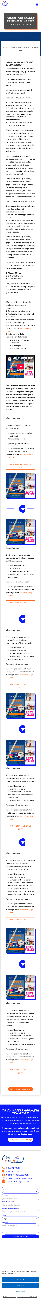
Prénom (5, 1195)
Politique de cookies (9, 1297)
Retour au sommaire (20, 1089)
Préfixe (4, 1188)
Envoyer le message (20, 1236)
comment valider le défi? (20, 465)
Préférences (20, 1292)
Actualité (27, 24)
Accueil (6, 48)
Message (5, 1222)
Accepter (20, 1279)
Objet (4, 1215)
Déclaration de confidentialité (27, 1297)
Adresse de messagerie (10, 1208)
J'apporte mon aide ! (19, 1140)
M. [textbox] (4, 1191)
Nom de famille (8, 1202)
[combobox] (20, 1191)
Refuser (20, 1285)
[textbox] (18, 1219)
